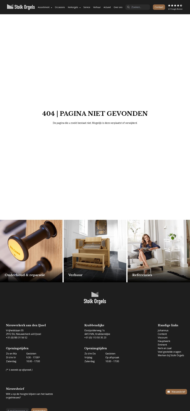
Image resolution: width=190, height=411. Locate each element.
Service (86, 7)
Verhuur (97, 7)
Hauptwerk (164, 341)
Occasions (60, 7)
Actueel (107, 7)
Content (162, 334)
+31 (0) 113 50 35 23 (95, 337)
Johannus (163, 330)
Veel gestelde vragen (169, 351)
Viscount (162, 337)
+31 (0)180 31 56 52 (16, 337)
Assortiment (44, 7)
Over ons (118, 7)
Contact (159, 7)
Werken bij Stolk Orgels (171, 355)
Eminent (162, 344)
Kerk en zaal (164, 348)
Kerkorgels (73, 7)
